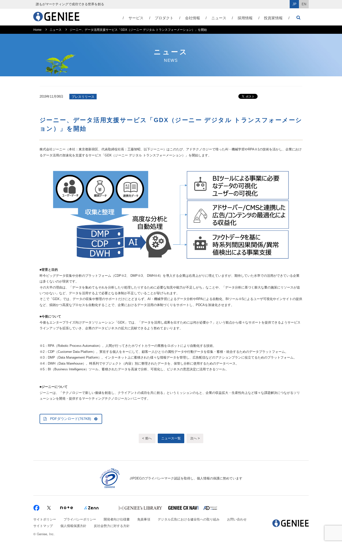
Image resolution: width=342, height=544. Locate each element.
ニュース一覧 (171, 438)
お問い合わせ (237, 519)
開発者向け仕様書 (117, 519)
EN (304, 4)
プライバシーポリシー (80, 519)
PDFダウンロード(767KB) (70, 419)
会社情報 (192, 18)
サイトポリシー (44, 519)
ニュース (218, 18)
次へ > (195, 438)
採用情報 (245, 18)
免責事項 (143, 519)
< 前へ (147, 438)
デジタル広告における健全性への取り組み (189, 519)
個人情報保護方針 (73, 525)
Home (37, 30)
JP (294, 4)
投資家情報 (273, 18)
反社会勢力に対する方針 (112, 525)
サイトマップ (43, 525)
